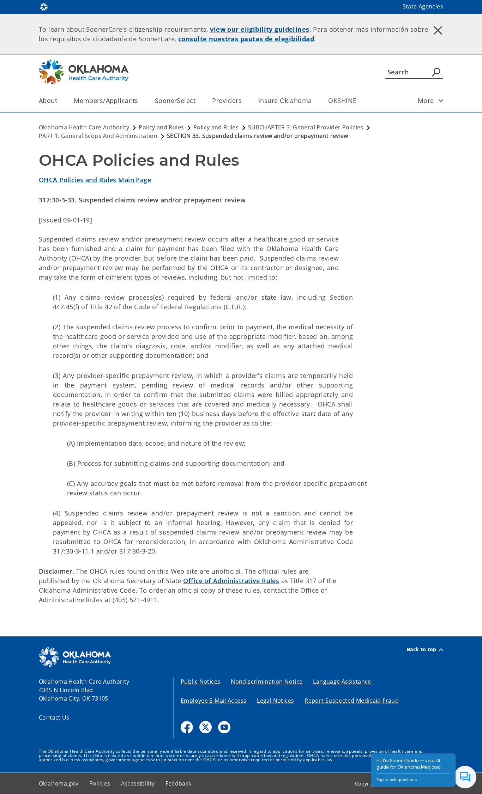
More (426, 100)
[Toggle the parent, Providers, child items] (244, 100)
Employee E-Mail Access (213, 700)
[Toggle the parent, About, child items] (59, 100)
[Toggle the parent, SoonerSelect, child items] (197, 100)
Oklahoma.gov (59, 783)
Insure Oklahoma (285, 100)
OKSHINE (342, 100)
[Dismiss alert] (438, 30)
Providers (227, 100)
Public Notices (200, 681)
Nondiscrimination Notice (266, 681)
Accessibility (138, 783)
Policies (99, 783)
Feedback (178, 783)
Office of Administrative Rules (231, 580)
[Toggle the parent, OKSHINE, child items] (358, 100)
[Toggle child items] (441, 100)
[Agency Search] (436, 72)
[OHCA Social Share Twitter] (205, 727)
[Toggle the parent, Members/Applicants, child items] (140, 100)
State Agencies (423, 6)
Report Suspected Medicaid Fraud (352, 700)
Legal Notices (275, 700)
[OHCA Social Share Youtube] (224, 727)
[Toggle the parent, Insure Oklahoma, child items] (314, 100)
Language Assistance (342, 681)
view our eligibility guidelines (259, 29)
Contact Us (54, 717)
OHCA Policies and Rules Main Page (95, 180)
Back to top (421, 649)
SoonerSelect (175, 100)
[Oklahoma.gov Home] (44, 6)
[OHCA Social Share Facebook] (187, 727)
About (48, 100)
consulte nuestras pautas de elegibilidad (246, 39)
